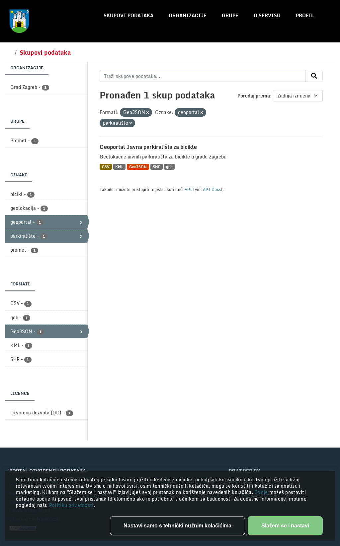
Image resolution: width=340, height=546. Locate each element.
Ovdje (261, 492)
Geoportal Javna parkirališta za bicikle (148, 147)
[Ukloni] (147, 113)
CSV (106, 166)
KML (119, 166)
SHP (156, 166)
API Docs (212, 189)
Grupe (230, 15)
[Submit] (314, 76)
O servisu (267, 15)
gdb (169, 166)
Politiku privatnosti (71, 505)
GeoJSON (138, 166)
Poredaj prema (253, 95)
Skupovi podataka (128, 15)
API (188, 189)
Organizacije (188, 15)
